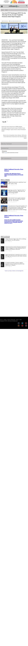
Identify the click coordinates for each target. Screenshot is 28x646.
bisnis (6, 10)
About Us (1, 319)
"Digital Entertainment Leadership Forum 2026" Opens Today (17, 183)
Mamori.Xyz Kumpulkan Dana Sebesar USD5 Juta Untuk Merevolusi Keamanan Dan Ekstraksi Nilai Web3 (14, 137)
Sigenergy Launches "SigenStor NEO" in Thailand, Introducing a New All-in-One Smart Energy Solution (16, 191)
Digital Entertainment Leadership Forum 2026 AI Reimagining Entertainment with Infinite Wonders (16, 255)
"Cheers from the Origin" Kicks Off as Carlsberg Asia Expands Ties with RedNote (15, 239)
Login (6, 152)
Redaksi (5, 319)
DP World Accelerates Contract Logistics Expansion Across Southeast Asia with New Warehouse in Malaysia (14, 264)
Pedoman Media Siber (11, 319)
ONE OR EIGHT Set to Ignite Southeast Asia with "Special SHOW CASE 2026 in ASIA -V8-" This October (16, 199)
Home (2, 10)
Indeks (20, 319)
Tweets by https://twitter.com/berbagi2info (14, 270)
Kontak (17, 319)
